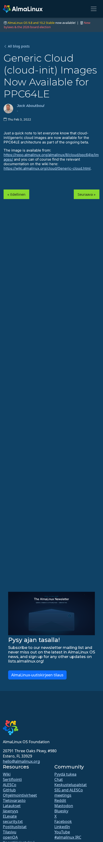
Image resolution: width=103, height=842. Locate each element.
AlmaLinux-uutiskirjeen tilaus (37, 675)
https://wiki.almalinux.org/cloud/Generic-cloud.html (47, 168)
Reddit (60, 800)
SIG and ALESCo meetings (68, 792)
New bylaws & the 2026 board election (47, 25)
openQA (10, 837)
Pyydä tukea (65, 774)
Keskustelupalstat (70, 784)
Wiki (7, 774)
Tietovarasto (14, 800)
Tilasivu (9, 832)
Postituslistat (15, 826)
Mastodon (63, 805)
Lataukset (12, 805)
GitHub (9, 790)
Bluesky (61, 811)
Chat (58, 779)
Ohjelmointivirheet (20, 795)
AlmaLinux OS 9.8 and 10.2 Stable (31, 23)
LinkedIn (62, 826)
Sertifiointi (12, 779)
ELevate (10, 816)
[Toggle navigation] (93, 8)
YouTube (62, 832)
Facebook (63, 821)
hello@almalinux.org (21, 761)
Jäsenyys (10, 811)
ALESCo (9, 784)
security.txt (13, 821)
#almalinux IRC (67, 837)
